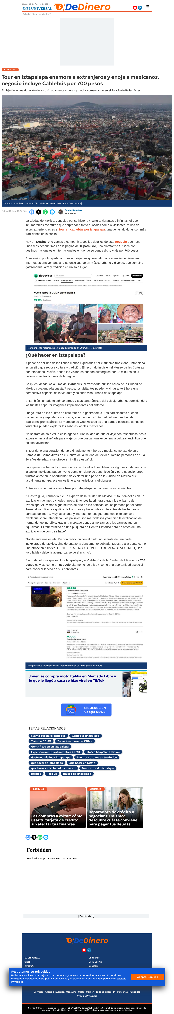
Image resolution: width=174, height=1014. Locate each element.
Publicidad (134, 992)
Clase (27, 962)
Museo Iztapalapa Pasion (103, 752)
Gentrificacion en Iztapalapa (50, 746)
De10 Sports (95, 962)
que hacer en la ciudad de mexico (53, 768)
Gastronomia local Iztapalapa (50, 757)
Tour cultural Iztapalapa (98, 768)
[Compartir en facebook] (31, 212)
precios (36, 773)
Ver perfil (71, 213)
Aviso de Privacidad (87, 996)
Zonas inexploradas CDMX (74, 741)
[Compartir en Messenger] (52, 212)
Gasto (81, 992)
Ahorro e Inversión (55, 992)
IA (114, 992)
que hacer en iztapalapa (47, 762)
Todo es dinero (103, 992)
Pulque (52, 773)
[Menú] (147, 6)
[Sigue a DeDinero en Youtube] (135, 8)
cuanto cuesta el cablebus (48, 735)
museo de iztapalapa (77, 773)
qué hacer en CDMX (82, 762)
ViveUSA (28, 966)
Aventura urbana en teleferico (97, 757)
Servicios (38, 992)
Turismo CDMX (41, 741)
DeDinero (94, 966)
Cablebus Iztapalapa (85, 735)
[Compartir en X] (38, 212)
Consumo (38, 789)
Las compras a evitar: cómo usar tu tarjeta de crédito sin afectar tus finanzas (57, 820)
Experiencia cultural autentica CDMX (55, 752)
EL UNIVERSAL (32, 957)
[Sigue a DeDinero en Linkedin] (140, 8)
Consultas (122, 992)
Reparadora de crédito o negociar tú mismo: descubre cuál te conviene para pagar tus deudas (113, 818)
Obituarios (94, 957)
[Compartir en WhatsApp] (45, 212)
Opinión (90, 992)
